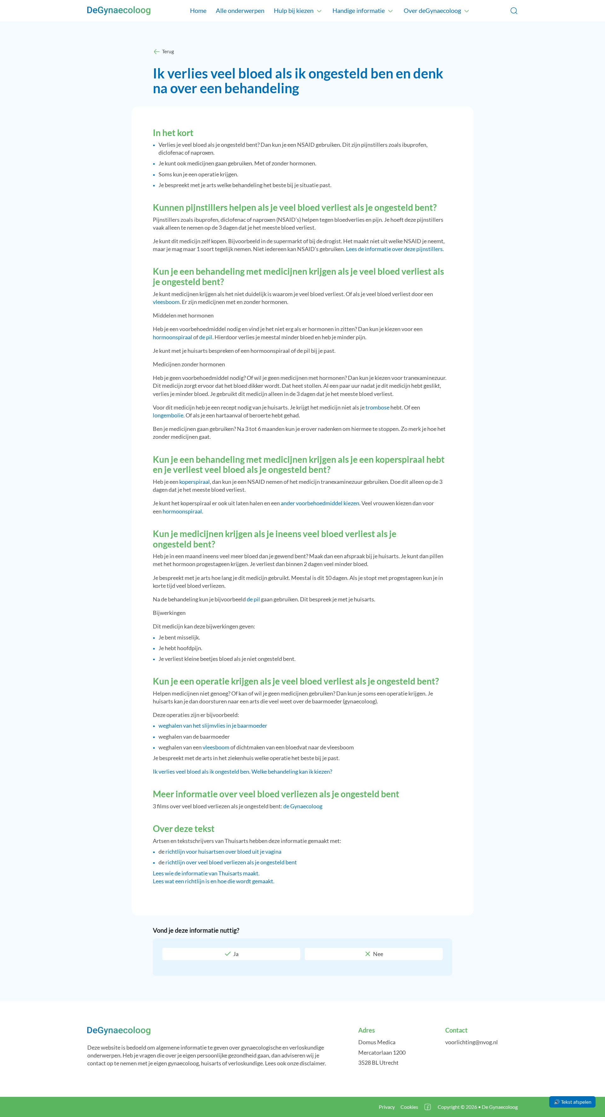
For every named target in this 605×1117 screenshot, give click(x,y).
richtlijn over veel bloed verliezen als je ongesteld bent (231, 862)
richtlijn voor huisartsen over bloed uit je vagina (223, 851)
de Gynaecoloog (302, 806)
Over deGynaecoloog (432, 10)
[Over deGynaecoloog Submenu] (466, 10)
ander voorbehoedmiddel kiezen (320, 503)
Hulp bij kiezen (294, 10)
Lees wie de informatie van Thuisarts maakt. (206, 873)
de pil (205, 337)
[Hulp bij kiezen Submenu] (319, 10)
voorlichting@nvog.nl (471, 1042)
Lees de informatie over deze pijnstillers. (395, 248)
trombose (377, 407)
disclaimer (312, 1063)
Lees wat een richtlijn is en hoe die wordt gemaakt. (213, 881)
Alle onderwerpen (240, 10)
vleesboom (166, 301)
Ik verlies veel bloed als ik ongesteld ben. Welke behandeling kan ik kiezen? (242, 771)
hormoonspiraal (172, 337)
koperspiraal (194, 481)
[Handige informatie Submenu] (390, 10)
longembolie (168, 415)
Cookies (409, 1107)
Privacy (387, 1107)
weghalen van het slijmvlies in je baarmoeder (212, 725)
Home (198, 10)
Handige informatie (358, 10)
